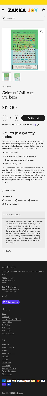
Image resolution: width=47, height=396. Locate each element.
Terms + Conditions (9, 371)
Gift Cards (5, 356)
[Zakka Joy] (23, 10)
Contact (5, 359)
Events (4, 350)
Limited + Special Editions (11, 319)
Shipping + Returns (9, 368)
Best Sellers (6, 325)
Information (6, 365)
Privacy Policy (7, 374)
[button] (43, 10)
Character (5, 316)
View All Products (8, 334)
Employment (6, 362)
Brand (4, 313)
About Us (5, 344)
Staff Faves (6, 328)
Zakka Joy (19, 393)
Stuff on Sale (6, 331)
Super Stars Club (8, 353)
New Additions (7, 322)
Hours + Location (8, 347)
